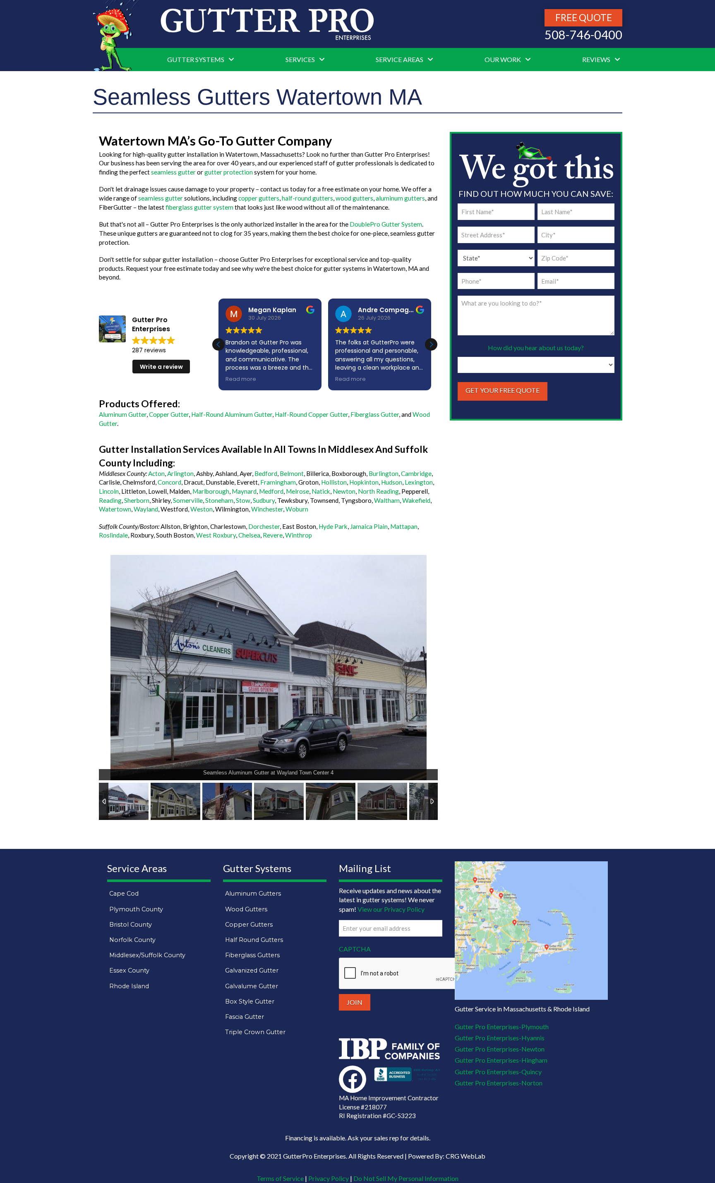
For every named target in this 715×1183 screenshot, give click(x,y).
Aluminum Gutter (122, 414)
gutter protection (228, 172)
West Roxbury (216, 535)
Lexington (419, 482)
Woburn (297, 509)
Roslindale (113, 535)
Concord (169, 482)
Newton (344, 491)
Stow (243, 500)
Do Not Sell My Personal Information (405, 1178)
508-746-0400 (583, 35)
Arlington (180, 473)
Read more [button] (241, 378)
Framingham (278, 482)
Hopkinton (364, 482)
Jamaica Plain (369, 526)
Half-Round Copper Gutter (311, 414)
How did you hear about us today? (536, 347)
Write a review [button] (161, 367)
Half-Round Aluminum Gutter (231, 414)
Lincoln (109, 491)
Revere (273, 535)
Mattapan (403, 526)
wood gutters (354, 198)
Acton (156, 473)
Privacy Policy (328, 1178)
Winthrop (298, 535)
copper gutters (258, 198)
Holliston (334, 482)
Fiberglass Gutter (374, 414)
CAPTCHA (355, 949)
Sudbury (264, 500)
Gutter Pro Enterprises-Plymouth (502, 1026)
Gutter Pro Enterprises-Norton (498, 1083)
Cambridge (416, 473)
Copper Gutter (169, 414)
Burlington (383, 473)
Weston (201, 509)
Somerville (188, 500)
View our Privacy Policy (391, 909)
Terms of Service (280, 1178)
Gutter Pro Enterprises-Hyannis (500, 1038)
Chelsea (249, 535)
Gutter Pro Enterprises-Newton (500, 1049)
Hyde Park (333, 526)
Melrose (297, 491)
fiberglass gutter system (199, 207)
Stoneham (219, 500)
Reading (110, 500)
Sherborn (136, 500)
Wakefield (416, 500)
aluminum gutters (400, 198)
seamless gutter (173, 172)
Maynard (244, 491)
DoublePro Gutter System (386, 224)
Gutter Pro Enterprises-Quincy (498, 1071)
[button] (431, 344)
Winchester (267, 509)
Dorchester (264, 526)
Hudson (391, 482)
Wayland (146, 509)
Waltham (387, 500)
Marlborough (210, 491)
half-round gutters (307, 198)
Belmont (292, 473)
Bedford (265, 473)
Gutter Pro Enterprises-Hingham (501, 1060)
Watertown (115, 509)
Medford (271, 491)
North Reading (378, 491)
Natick (321, 491)
